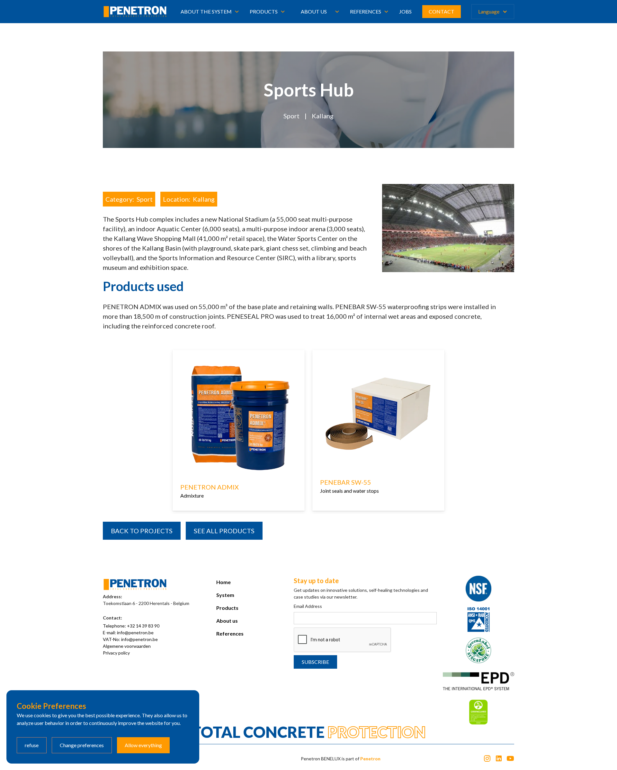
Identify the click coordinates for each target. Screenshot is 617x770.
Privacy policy (116, 652)
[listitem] (239, 432)
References (230, 633)
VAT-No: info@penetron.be (130, 639)
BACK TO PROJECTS (142, 531)
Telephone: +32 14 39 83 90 (131, 625)
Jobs (405, 11)
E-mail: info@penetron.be (128, 632)
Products (227, 608)
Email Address (308, 606)
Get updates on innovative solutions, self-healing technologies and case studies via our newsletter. (361, 593)
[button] (210, 11)
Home (223, 582)
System (225, 595)
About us (314, 11)
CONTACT (441, 11)
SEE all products (224, 531)
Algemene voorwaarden (127, 646)
